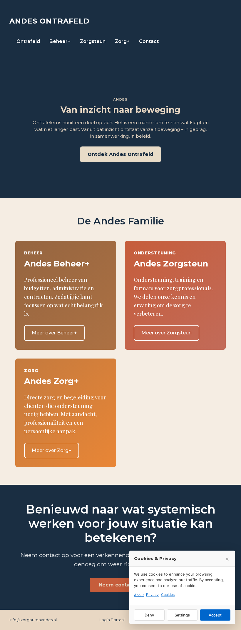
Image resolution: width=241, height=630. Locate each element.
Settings (182, 615)
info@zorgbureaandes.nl (33, 619)
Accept (215, 615)
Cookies (168, 594)
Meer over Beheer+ (54, 333)
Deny (149, 615)
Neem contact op (121, 585)
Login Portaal (112, 619)
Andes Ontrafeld (49, 21)
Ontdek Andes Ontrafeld (120, 154)
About (139, 595)
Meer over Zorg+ (51, 450)
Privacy (152, 594)
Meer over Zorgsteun (166, 333)
